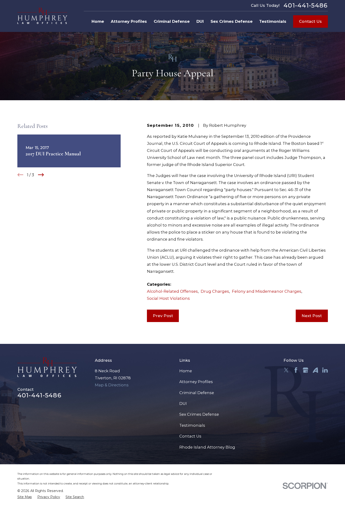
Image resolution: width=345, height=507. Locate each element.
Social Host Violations (168, 298)
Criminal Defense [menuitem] (172, 21)
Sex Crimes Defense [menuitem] (232, 21)
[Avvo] (315, 370)
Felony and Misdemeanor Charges (266, 291)
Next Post (312, 315)
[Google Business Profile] (305, 370)
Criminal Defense (196, 392)
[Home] (42, 16)
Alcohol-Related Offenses (172, 291)
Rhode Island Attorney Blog (207, 447)
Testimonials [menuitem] (272, 21)
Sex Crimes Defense (199, 414)
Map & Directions (112, 385)
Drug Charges (215, 291)
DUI (183, 403)
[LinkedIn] (325, 370)
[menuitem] (24, 497)
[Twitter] (286, 370)
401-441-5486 (306, 6)
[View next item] (41, 175)
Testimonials (192, 425)
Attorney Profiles (196, 381)
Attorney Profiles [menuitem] (129, 21)
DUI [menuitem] (200, 21)
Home (185, 371)
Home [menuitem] (98, 21)
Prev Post (163, 315)
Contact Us (310, 21)
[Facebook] (296, 370)
